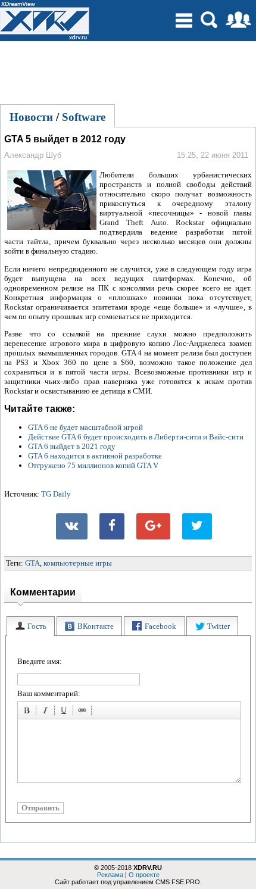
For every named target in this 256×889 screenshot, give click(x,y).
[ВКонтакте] (72, 526)
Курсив (47, 712)
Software (83, 117)
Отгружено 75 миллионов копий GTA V (93, 465)
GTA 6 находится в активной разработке (95, 455)
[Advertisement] (128, 71)
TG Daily (56, 493)
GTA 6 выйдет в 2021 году (71, 446)
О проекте (144, 874)
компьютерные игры (77, 563)
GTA (32, 563)
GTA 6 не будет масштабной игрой (85, 427)
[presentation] (30, 626)
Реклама (110, 874)
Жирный (28, 712)
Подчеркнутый (65, 712)
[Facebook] (111, 526)
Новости (31, 117)
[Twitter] (197, 526)
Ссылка (83, 712)
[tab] (31, 626)
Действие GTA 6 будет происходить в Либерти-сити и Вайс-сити (135, 436)
